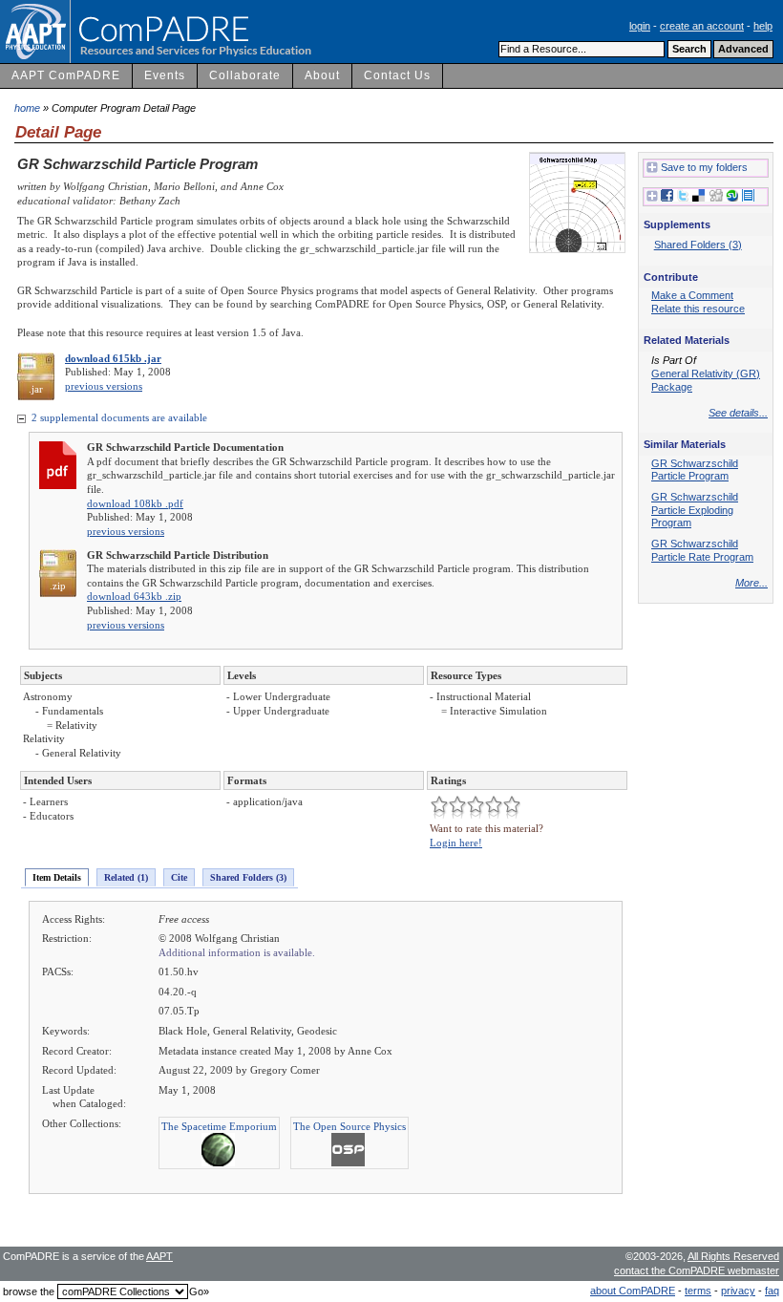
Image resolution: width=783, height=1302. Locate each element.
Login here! (456, 842)
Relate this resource (698, 308)
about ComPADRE (632, 1290)
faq (772, 1290)
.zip (58, 585)
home (27, 108)
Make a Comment (692, 295)
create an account (702, 26)
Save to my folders (704, 167)
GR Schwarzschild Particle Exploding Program (694, 509)
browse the (28, 1291)
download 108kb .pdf (135, 503)
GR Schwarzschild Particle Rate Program (702, 550)
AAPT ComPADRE (65, 75)
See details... (738, 412)
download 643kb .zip (134, 596)
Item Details (56, 877)
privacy (738, 1290)
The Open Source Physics (349, 1126)
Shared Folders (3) (248, 877)
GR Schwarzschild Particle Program (694, 470)
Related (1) (126, 877)
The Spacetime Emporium (219, 1126)
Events (164, 75)
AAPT (159, 1256)
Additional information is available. (237, 952)
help (762, 26)
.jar (36, 389)
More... (751, 582)
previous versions (103, 386)
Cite (179, 877)
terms (698, 1290)
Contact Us (397, 75)
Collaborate (245, 75)
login (639, 26)
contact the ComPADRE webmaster (696, 1270)
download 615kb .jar (113, 358)
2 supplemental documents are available (118, 417)
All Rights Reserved (733, 1256)
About (322, 75)
